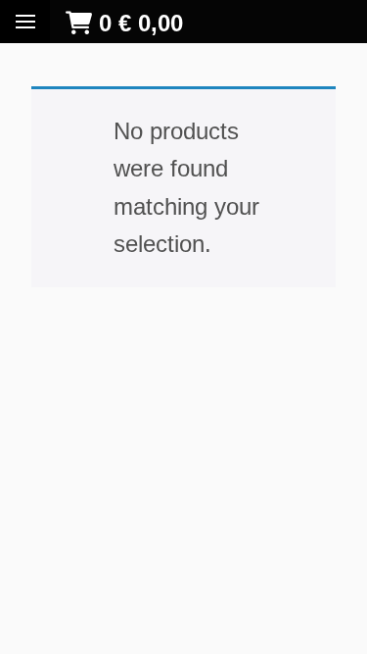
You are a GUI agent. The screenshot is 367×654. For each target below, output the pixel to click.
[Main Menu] (25, 21)
